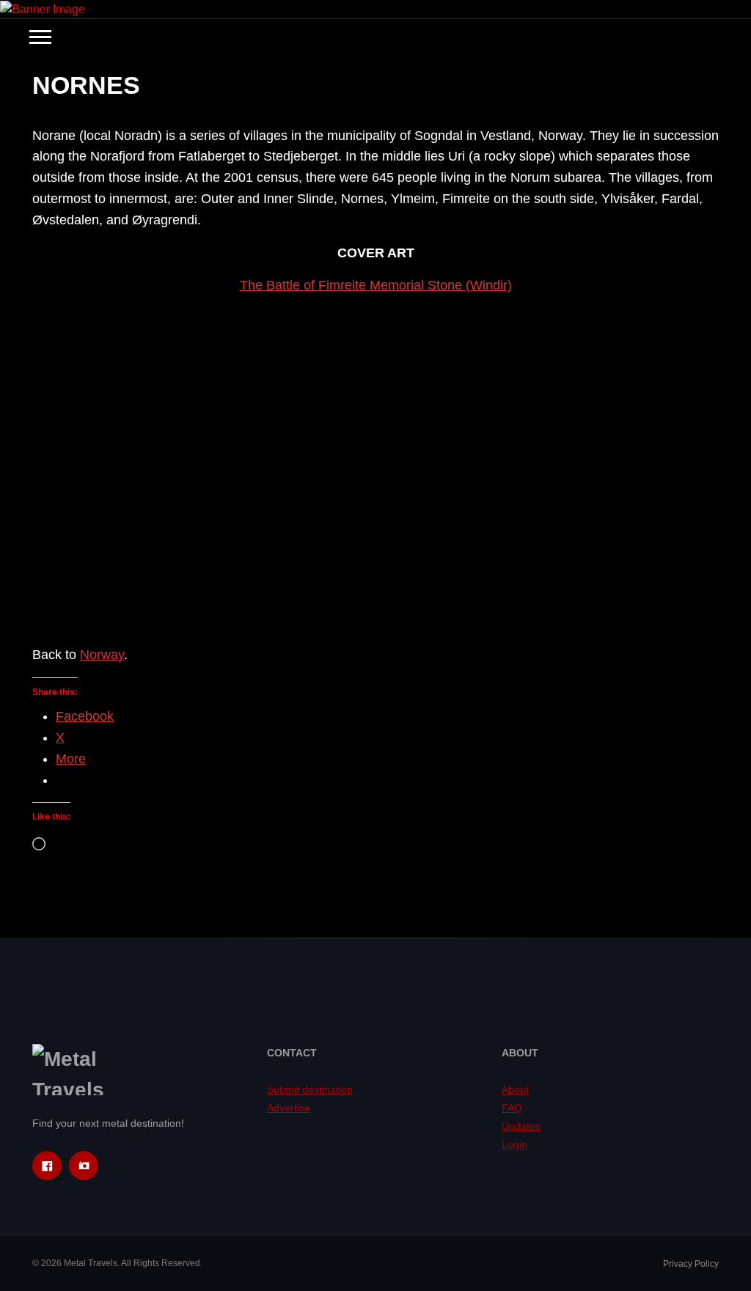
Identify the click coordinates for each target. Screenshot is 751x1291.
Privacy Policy (691, 1264)
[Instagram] (83, 1165)
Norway (102, 654)
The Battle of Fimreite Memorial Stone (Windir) (376, 285)
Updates (521, 1126)
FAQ (512, 1108)
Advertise (288, 1108)
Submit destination (310, 1089)
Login (514, 1144)
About (515, 1089)
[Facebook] (47, 1165)
